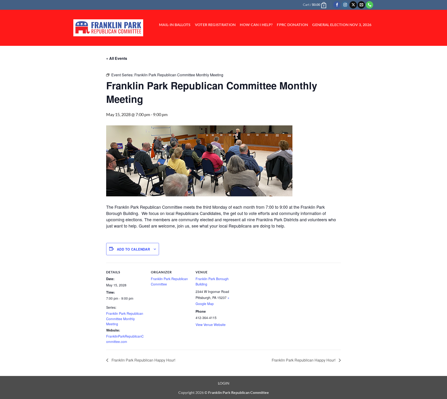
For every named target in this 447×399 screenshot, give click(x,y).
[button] (314, 5)
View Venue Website (211, 324)
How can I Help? (256, 24)
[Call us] (369, 5)
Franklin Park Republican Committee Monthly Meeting (124, 318)
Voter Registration (215, 24)
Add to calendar (133, 249)
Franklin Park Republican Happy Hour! (143, 360)
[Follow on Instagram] (345, 5)
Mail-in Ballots (175, 24)
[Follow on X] (353, 5)
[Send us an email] (361, 5)
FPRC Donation (292, 24)
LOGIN (223, 383)
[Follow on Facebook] (337, 5)
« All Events (116, 58)
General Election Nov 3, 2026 (341, 24)
